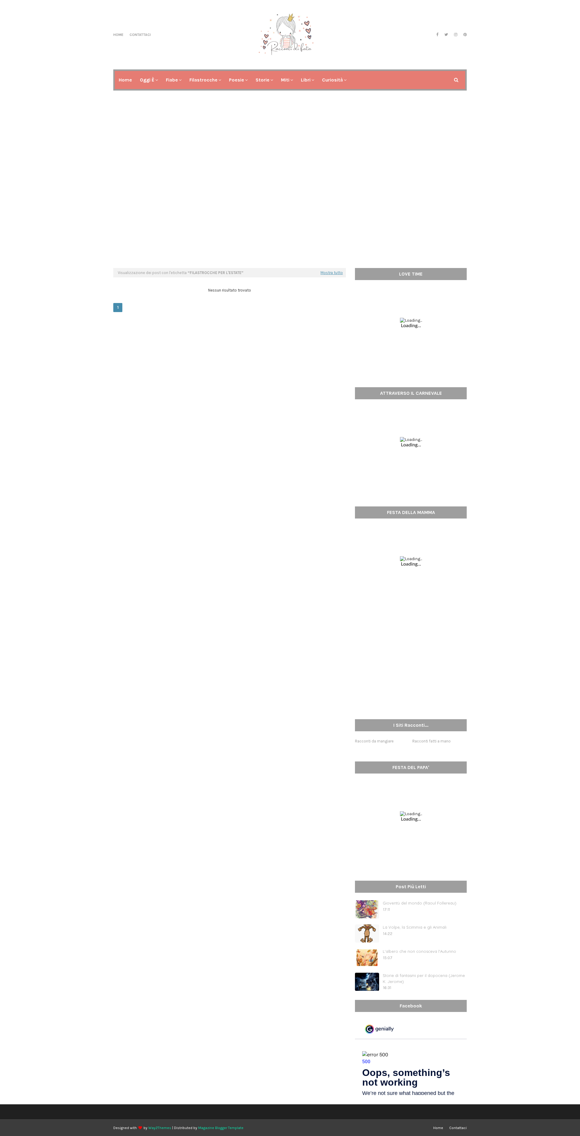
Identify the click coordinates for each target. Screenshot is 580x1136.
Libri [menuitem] (306, 80)
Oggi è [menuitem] (147, 80)
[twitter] (446, 35)
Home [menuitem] (125, 80)
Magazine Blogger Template (220, 1128)
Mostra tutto (332, 272)
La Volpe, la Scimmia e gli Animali (414, 927)
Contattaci (140, 35)
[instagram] (456, 35)
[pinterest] (464, 35)
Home (118, 35)
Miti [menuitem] (285, 80)
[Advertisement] (290, 216)
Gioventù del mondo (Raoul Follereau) (419, 903)
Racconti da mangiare (374, 741)
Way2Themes (159, 1128)
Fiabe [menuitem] (172, 80)
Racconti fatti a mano (431, 741)
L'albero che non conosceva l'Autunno (419, 951)
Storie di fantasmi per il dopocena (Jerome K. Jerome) (424, 978)
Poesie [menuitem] (236, 80)
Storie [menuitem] (262, 80)
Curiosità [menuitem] (332, 80)
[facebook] (437, 35)
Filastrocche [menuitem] (203, 80)
